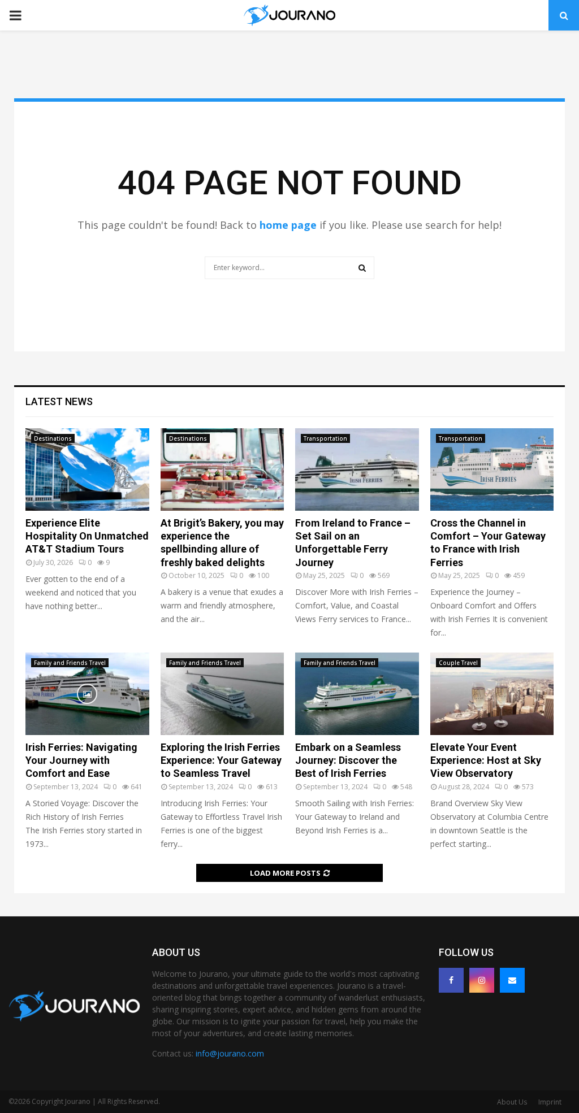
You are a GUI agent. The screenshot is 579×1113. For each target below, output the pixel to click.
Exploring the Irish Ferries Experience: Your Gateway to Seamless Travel (221, 760)
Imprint (549, 1102)
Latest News (59, 401)
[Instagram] (481, 980)
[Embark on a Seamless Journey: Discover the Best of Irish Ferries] (357, 694)
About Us (512, 1102)
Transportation (325, 438)
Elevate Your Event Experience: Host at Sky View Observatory (485, 760)
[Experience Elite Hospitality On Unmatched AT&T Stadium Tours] (87, 469)
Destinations (53, 438)
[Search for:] (289, 266)
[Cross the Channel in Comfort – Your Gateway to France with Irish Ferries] (492, 469)
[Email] (512, 980)
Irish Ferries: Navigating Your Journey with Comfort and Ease (81, 760)
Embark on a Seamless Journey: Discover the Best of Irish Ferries (348, 760)
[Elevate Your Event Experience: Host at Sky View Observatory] (492, 694)
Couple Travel (458, 663)
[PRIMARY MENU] (15, 15)
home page (288, 225)
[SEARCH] (362, 267)
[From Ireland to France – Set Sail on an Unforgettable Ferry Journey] (357, 469)
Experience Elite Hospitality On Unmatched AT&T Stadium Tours (87, 536)
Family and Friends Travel (70, 663)
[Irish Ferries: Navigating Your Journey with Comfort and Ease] (87, 694)
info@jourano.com (230, 1053)
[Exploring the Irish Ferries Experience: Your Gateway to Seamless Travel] (222, 694)
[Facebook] (451, 980)
